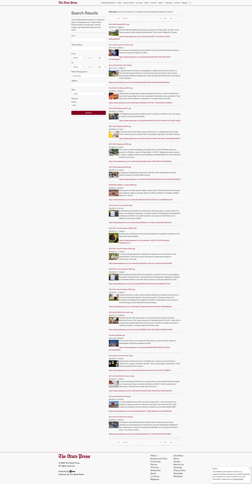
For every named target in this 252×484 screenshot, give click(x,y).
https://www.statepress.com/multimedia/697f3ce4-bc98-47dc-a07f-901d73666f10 (140, 370)
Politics (119, 3)
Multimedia (169, 3)
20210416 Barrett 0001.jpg (119, 24)
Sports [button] (160, 3)
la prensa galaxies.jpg (117, 335)
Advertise (177, 467)
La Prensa (177, 3)
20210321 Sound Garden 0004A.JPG (123, 228)
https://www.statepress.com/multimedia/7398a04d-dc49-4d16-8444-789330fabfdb (140, 306)
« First (118, 18)
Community (139, 3)
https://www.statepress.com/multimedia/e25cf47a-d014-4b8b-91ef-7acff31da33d (149, 120)
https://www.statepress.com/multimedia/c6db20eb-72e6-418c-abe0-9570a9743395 (140, 263)
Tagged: (74, 80)
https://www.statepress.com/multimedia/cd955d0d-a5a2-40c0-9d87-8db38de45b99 (140, 329)
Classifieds (178, 455)
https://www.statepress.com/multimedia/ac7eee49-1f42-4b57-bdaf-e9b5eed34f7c (150, 138)
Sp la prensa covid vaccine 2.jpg (121, 355)
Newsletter (178, 473)
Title (74, 105)
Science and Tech (128, 3)
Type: (73, 89)
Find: (73, 35)
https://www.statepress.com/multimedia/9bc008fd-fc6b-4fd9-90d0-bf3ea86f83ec (139, 82)
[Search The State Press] (190, 3)
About (176, 458)
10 (160, 18)
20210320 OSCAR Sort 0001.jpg (121, 312)
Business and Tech (158, 458)
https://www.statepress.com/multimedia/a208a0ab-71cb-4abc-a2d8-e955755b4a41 (140, 222)
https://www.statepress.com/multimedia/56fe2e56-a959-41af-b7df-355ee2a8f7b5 (150, 179)
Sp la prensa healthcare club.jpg (121, 416)
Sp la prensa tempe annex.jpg (120, 396)
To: (72, 62)
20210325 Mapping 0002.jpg (120, 144)
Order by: (74, 98)
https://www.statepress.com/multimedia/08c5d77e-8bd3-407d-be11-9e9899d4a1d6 (140, 199)
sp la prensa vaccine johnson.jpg (121, 44)
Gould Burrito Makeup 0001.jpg (121, 88)
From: (73, 53)
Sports (153, 473)
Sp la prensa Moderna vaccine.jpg (121, 376)
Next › (165, 18)
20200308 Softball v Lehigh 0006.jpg (123, 185)
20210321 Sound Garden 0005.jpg (122, 269)
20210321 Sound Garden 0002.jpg (122, 248)
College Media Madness (108, 3)
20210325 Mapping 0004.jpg (120, 126)
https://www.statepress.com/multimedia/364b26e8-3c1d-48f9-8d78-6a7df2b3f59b (140, 434)
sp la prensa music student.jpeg (120, 205)
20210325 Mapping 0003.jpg (120, 167)
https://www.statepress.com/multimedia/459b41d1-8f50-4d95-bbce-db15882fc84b (140, 411)
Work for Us (178, 464)
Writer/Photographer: (79, 71)
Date (74, 102)
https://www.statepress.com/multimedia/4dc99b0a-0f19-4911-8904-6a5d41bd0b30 (140, 102)
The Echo (154, 3)
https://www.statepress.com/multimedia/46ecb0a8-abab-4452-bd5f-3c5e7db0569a (140, 161)
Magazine (185, 3)
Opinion (147, 3)
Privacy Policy (179, 470)
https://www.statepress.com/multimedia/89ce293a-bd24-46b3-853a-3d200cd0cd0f (140, 390)
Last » (171, 18)
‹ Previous (125, 18)
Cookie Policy (238, 479)
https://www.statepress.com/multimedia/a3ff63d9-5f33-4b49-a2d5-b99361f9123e (139, 283)
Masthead (178, 476)
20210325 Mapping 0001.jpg (120, 108)
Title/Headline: (76, 44)
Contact (176, 461)
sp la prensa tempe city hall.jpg (120, 65)
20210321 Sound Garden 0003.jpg (122, 289)
